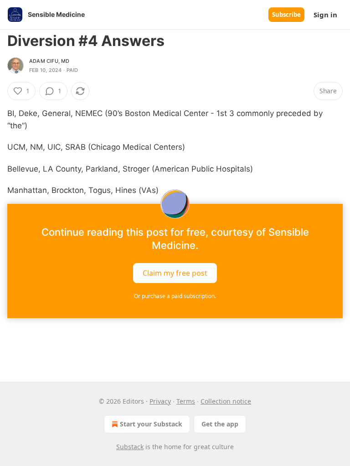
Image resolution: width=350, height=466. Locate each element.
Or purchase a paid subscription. (175, 296)
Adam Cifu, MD (49, 61)
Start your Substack (151, 424)
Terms (185, 401)
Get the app (219, 424)
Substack (130, 446)
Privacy (160, 401)
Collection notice (226, 401)
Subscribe (286, 14)
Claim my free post (175, 273)
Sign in (325, 14)
